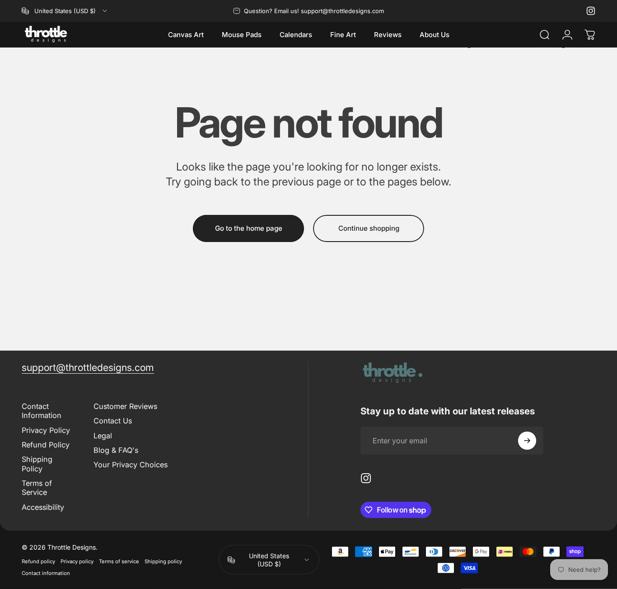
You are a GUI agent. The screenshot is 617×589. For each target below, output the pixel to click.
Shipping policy (163, 561)
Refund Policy (46, 444)
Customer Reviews (125, 406)
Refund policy (38, 561)
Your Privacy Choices (130, 464)
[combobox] (65, 11)
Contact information (46, 573)
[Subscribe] (527, 441)
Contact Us (112, 420)
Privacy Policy (46, 430)
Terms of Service (37, 488)
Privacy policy (77, 561)
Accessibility (43, 507)
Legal (102, 435)
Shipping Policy (37, 464)
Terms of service (119, 561)
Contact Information (41, 411)
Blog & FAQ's (115, 450)
